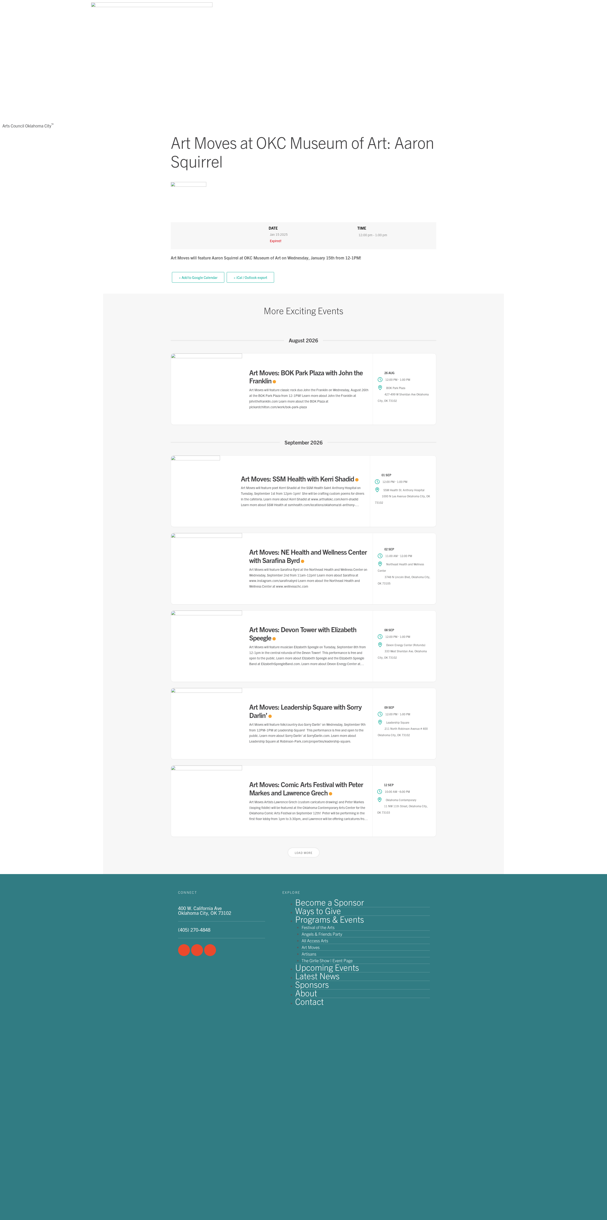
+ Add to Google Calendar (198, 277)
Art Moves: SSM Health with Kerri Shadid (297, 478)
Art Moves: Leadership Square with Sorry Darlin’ (305, 710)
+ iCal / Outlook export (250, 277)
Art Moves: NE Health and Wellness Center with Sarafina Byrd (308, 555)
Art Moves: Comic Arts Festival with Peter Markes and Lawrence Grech (306, 788)
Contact (309, 1001)
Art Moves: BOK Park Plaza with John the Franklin (306, 376)
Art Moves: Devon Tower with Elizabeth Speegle (302, 633)
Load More (304, 852)
